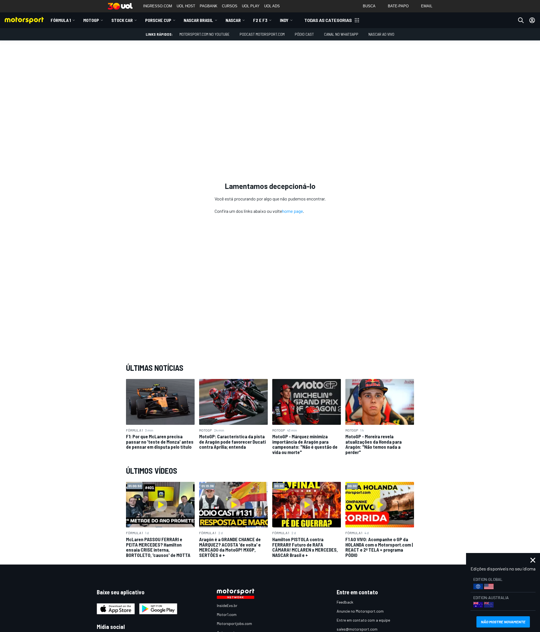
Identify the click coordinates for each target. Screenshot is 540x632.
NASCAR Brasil (198, 20)
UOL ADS (272, 6)
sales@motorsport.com (357, 629)
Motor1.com (227, 614)
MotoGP (91, 20)
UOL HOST (186, 6)
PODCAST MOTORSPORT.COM (262, 34)
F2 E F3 (260, 20)
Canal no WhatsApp (341, 34)
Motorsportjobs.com (234, 623)
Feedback (345, 602)
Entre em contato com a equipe (363, 620)
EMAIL (426, 6)
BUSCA (369, 6)
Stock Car (122, 20)
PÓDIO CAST (304, 34)
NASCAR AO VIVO (381, 34)
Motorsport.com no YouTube (204, 34)
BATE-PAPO (398, 6)
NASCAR (233, 20)
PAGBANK (208, 6)
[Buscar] (520, 20)
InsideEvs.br (227, 605)
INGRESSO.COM (157, 6)
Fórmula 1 (61, 20)
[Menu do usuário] (532, 20)
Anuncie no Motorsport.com (360, 611)
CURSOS (229, 6)
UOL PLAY (251, 6)
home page (292, 211)
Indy (284, 20)
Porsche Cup (158, 20)
